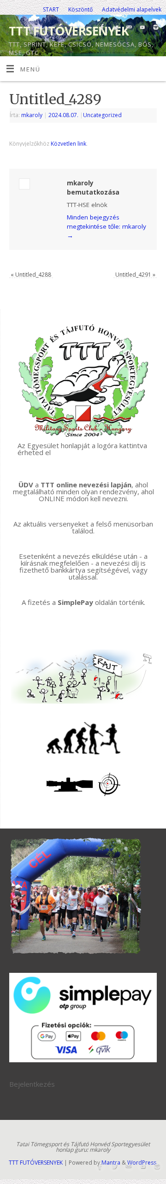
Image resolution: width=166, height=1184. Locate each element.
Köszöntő (80, 9)
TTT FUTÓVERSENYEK (69, 31)
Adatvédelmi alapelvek (131, 9)
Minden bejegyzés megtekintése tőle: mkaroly (106, 226)
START (51, 9)
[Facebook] (101, 28)
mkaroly (31, 115)
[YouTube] (141, 28)
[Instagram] (154, 28)
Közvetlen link (68, 144)
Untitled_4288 (31, 274)
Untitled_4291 (135, 274)
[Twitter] (114, 28)
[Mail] (128, 28)
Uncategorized (102, 115)
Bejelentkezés (32, 1084)
